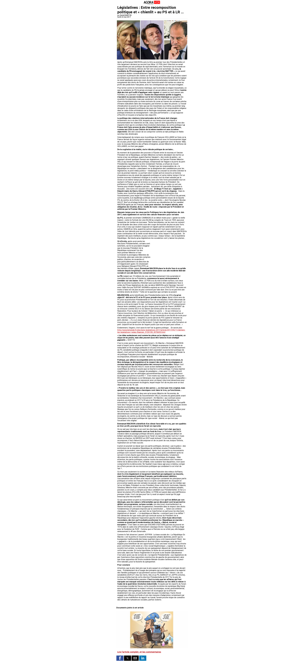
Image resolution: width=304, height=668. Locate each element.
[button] (120, 658)
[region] (169, 253)
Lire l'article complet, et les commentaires (139, 652)
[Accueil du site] (152, 4)
